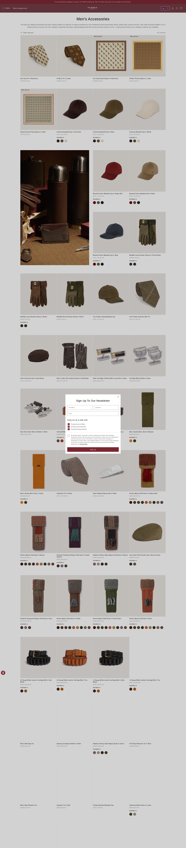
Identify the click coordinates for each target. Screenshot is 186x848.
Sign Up (93, 449)
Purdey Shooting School (79, 429)
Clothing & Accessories (78, 427)
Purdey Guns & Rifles (78, 424)
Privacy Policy (83, 444)
